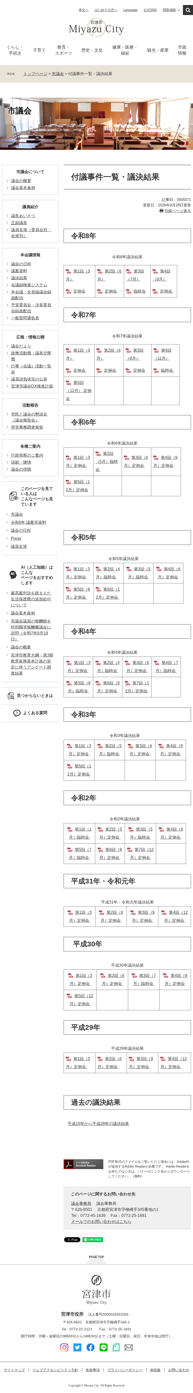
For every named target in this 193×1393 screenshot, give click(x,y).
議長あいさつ (23, 216)
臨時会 (140, 291)
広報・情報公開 (30, 337)
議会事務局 (81, 1203)
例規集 (155, 1370)
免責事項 (93, 1370)
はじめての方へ (105, 10)
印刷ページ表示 (178, 211)
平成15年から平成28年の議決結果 (98, 1123)
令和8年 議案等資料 (28, 522)
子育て (39, 50)
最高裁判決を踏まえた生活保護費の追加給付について (31, 599)
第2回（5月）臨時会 (106, 461)
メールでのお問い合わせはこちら (101, 1221)
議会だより (21, 346)
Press (16, 538)
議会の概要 (21, 181)
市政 (182, 50)
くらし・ (15, 50)
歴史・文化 (92, 50)
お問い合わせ (178, 1370)
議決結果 (19, 278)
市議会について (30, 172)
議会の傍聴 (21, 469)
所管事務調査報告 (27, 427)
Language (130, 10)
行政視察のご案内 (27, 455)
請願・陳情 (21, 462)
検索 (188, 10)
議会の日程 (21, 264)
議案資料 (19, 271)
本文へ (83, 10)
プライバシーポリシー (124, 1370)
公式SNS (150, 10)
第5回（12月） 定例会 (78, 391)
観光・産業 (158, 50)
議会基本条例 (23, 188)
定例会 (79, 291)
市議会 (58, 74)
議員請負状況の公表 (29, 379)
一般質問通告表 (25, 318)
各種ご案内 (30, 446)
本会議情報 (30, 255)
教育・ (63, 50)
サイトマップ (14, 1370)
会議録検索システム (29, 285)
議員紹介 (30, 207)
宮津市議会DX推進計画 (32, 386)
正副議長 (19, 223)
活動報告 (30, 405)
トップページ (35, 74)
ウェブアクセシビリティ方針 (55, 1370)
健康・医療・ (125, 50)
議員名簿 (19, 546)
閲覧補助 (169, 10)
